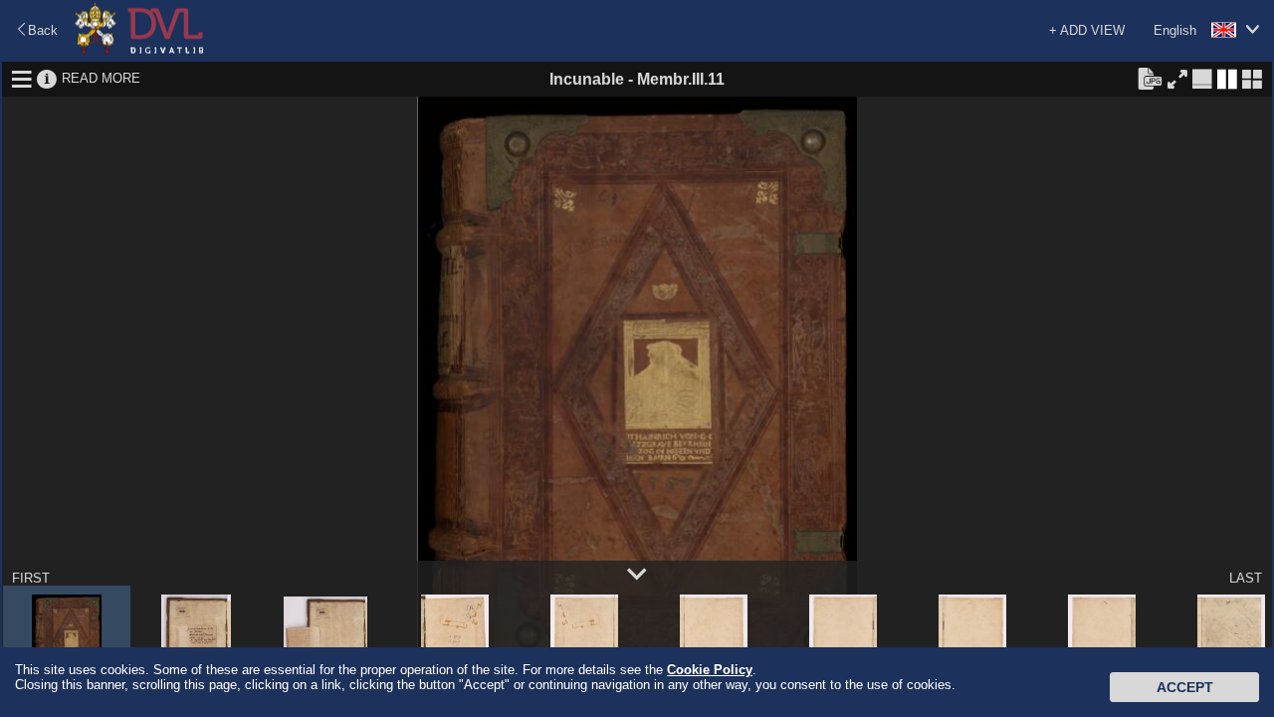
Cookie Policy (709, 669)
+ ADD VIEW (1087, 30)
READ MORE (101, 78)
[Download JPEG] (1150, 78)
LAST (1245, 578)
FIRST (31, 578)
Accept (1185, 687)
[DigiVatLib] (139, 50)
